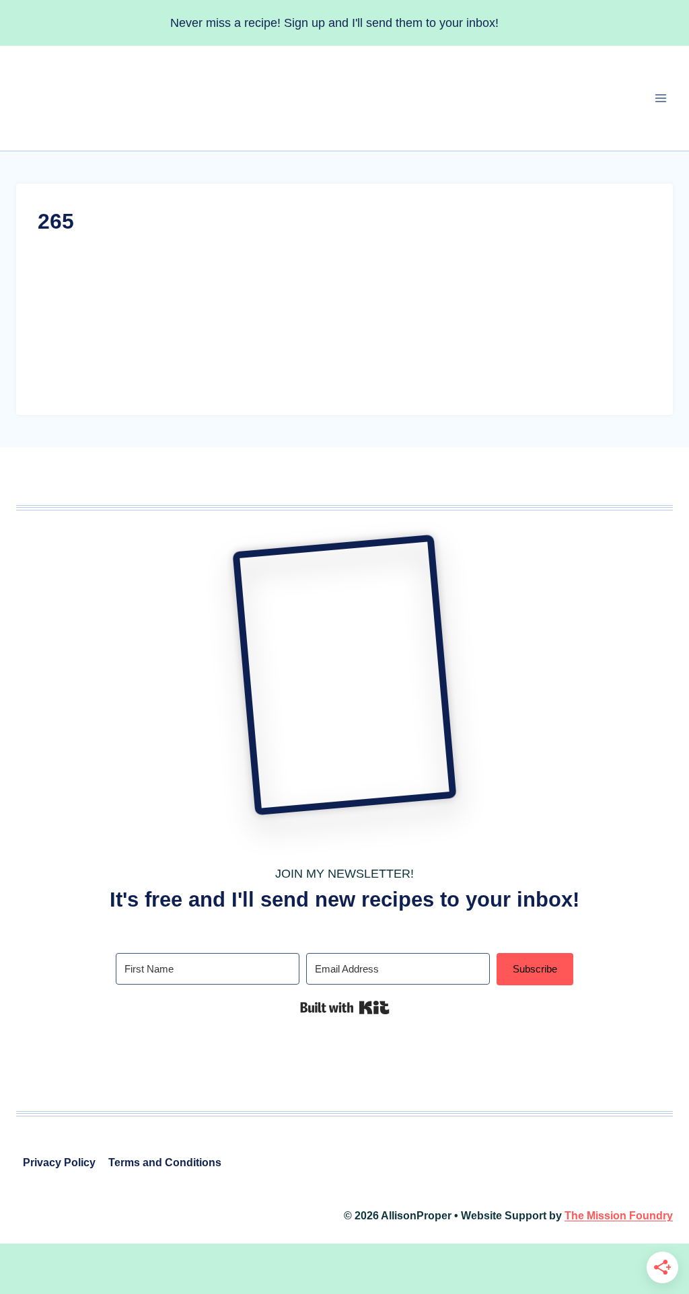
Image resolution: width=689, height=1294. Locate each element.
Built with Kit (345, 1007)
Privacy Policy (59, 1162)
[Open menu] (660, 98)
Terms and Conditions (164, 1162)
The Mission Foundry (619, 1215)
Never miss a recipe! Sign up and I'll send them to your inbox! (334, 23)
